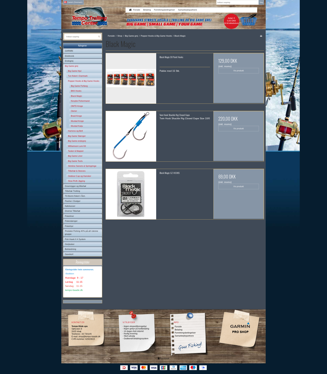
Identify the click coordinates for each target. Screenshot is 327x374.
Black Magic (76, 96)
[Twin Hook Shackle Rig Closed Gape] (131, 136)
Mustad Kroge (77, 121)
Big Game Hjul (74, 71)
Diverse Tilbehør (72, 211)
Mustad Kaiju (77, 126)
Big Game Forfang (79, 86)
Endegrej (69, 61)
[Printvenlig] (261, 36)
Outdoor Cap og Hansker (79, 176)
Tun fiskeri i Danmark (78, 76)
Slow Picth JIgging (76, 181)
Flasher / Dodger (72, 201)
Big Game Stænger (77, 136)
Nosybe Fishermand (80, 101)
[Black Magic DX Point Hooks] (131, 78)
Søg (261, 2)
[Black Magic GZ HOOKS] (131, 194)
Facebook (164, 358)
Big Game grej (71, 66)
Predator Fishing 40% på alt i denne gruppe (81, 232)
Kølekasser (70, 206)
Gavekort (69, 254)
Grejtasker (69, 244)
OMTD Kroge (77, 106)
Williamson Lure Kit (77, 146)
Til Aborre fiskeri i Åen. (75, 196)
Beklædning (70, 249)
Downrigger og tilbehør (75, 186)
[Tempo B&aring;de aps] (96, 17)
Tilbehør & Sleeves (76, 171)
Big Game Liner (75, 156)
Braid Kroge (76, 116)
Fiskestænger (71, 221)
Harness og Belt (75, 131)
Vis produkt (238, 70)
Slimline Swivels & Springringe (82, 166)
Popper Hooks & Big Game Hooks (83, 81)
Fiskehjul (69, 226)
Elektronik (69, 56)
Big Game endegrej (77, 141)
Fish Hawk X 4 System (75, 239)
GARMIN (69, 51)
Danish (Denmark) (75, 2)
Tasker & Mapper (76, 151)
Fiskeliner (69, 216)
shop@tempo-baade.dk (89, 336)
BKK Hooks (76, 91)
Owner (74, 111)
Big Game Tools (75, 161)
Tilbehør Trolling (72, 191)
